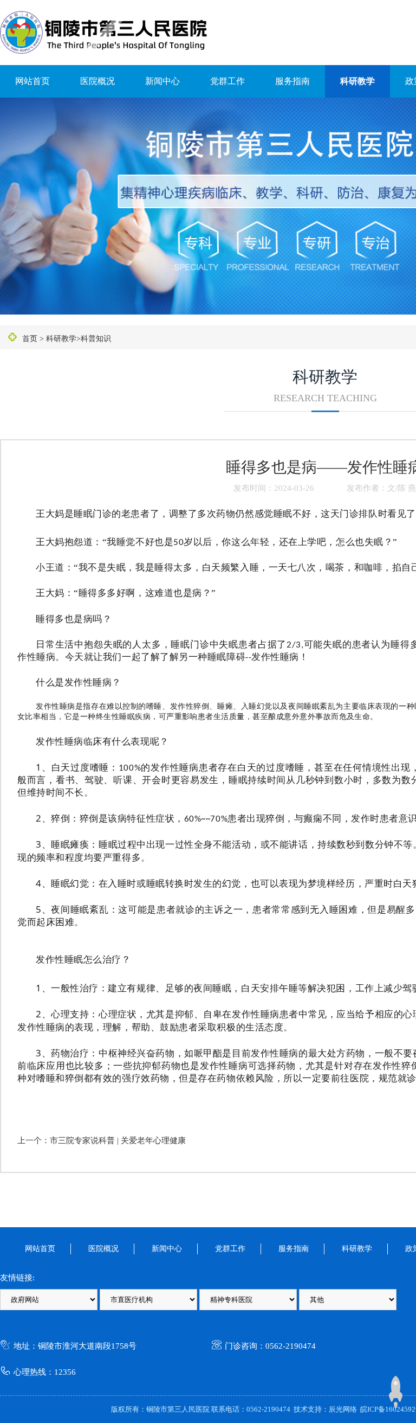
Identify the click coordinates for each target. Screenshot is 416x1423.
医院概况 (97, 81)
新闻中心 (162, 81)
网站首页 (32, 81)
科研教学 (357, 81)
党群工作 (227, 81)
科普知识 (96, 339)
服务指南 (292, 81)
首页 (29, 339)
